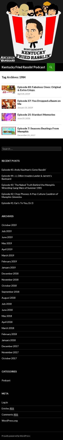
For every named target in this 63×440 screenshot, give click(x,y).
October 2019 (9, 225)
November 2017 (10, 352)
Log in (5, 402)
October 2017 (9, 358)
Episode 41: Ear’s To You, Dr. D (17, 203)
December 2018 (10, 273)
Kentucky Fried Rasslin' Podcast (23, 67)
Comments (10, 414)
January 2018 (9, 340)
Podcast (6, 380)
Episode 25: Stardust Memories (36, 114)
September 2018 (10, 291)
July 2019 (7, 231)
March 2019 (8, 255)
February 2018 (9, 334)
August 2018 (8, 297)
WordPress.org (10, 420)
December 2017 (10, 346)
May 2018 (7, 315)
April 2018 (7, 322)
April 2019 (7, 249)
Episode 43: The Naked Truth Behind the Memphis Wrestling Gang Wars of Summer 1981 (28, 186)
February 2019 (9, 261)
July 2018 (7, 303)
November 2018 (10, 279)
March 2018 (8, 328)
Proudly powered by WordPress (16, 436)
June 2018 (7, 309)
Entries (8, 408)
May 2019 (7, 243)
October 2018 (9, 285)
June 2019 (7, 237)
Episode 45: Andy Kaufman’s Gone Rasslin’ (24, 169)
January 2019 (9, 267)
